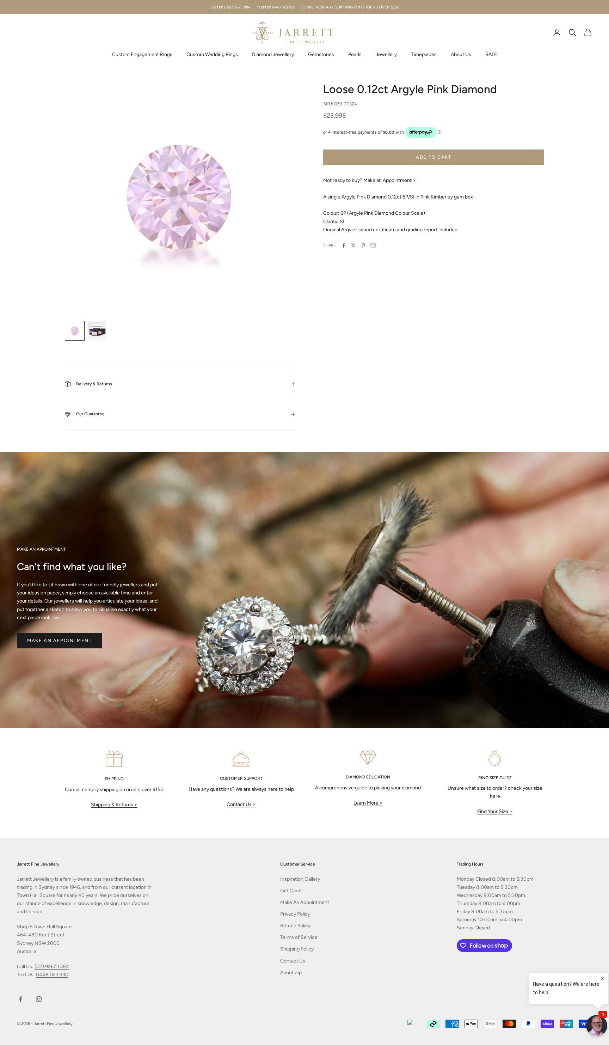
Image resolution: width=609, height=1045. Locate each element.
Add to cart (433, 157)
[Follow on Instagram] (38, 999)
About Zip (291, 973)
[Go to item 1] (75, 331)
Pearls (355, 54)
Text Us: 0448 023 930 (275, 7)
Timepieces (424, 54)
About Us (461, 54)
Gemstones (321, 54)
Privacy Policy (295, 914)
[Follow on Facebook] (20, 999)
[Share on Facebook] (343, 245)
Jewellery (386, 54)
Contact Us (292, 961)
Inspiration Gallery (300, 879)
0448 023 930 (52, 975)
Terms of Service (299, 937)
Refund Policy (295, 926)
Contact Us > (241, 804)
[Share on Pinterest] (363, 245)
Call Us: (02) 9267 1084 (230, 7)
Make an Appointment (59, 640)
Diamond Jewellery (273, 54)
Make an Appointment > (389, 180)
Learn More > (368, 803)
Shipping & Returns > (114, 805)
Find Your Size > (494, 811)
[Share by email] (373, 245)
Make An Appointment (304, 902)
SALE (491, 54)
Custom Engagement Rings (142, 54)
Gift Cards (291, 891)
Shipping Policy (297, 949)
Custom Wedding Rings (212, 54)
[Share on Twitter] (353, 245)
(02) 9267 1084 (52, 967)
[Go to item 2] (97, 331)
